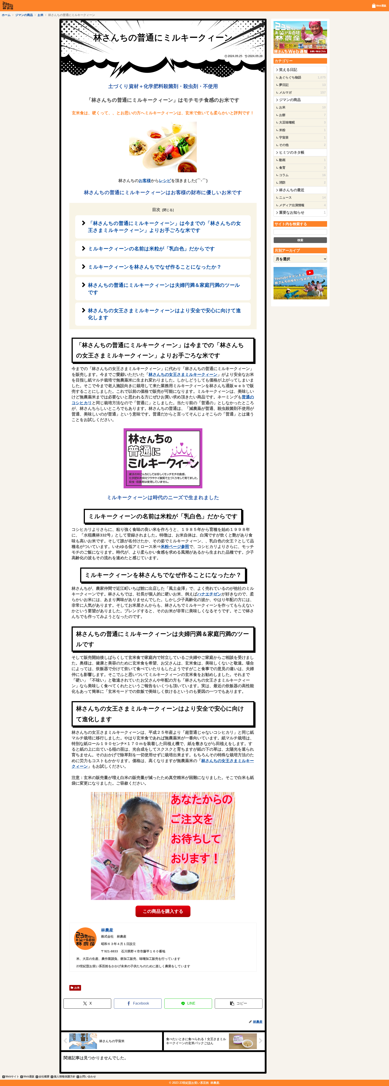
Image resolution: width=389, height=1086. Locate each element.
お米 (77, 987)
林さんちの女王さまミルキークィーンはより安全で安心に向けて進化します (164, 314)
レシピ (165, 180)
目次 (156, 209)
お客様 (145, 180)
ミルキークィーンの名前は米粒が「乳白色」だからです (151, 248)
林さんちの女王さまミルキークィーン (183, 374)
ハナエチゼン (209, 594)
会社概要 (44, 1076)
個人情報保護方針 (64, 1076)
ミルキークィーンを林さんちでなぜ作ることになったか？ (155, 267)
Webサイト (12, 1076)
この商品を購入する (163, 911)
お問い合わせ (88, 1076)
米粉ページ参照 (175, 546)
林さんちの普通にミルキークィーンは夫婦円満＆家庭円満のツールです (164, 288)
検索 (300, 240)
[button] (238, 1003)
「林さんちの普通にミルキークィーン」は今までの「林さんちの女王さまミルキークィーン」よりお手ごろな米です (164, 226)
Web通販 (28, 1076)
